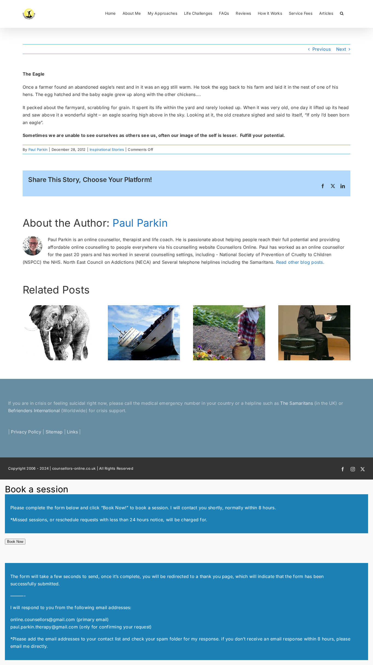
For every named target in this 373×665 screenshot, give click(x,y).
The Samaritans (296, 403)
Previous (321, 49)
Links (72, 432)
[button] (342, 13)
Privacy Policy (26, 432)
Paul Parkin (38, 149)
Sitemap (54, 432)
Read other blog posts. (300, 262)
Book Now (15, 542)
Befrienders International (34, 410)
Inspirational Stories (107, 149)
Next (341, 49)
